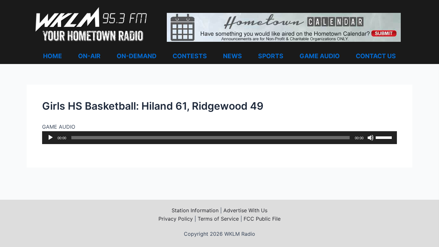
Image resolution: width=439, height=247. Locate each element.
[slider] (385, 137)
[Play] (50, 137)
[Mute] (370, 137)
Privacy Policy (175, 218)
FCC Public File (262, 218)
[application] (219, 137)
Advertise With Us (245, 210)
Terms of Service (218, 218)
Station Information (195, 210)
